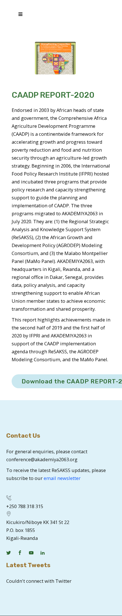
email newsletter (62, 478)
